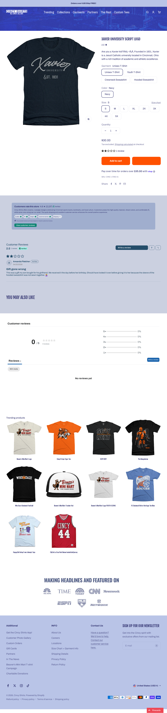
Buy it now (146, 161)
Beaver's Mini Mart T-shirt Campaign (19, 666)
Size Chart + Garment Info (64, 648)
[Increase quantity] (116, 131)
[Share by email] (124, 184)
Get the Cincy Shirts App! (19, 632)
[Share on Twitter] (116, 184)
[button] (109, 151)
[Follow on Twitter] (14, 685)
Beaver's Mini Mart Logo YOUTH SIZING (103, 505)
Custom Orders (14, 643)
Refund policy (12, 699)
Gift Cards (11, 648)
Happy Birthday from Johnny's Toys (24, 552)
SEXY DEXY (103, 459)
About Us (56, 632)
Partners (10, 654)
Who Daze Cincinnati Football (24, 505)
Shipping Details (59, 654)
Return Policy (58, 664)
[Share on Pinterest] (120, 184)
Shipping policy (62, 699)
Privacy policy (28, 699)
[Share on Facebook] (111, 184)
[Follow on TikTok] (28, 685)
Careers (55, 638)
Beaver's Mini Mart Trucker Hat (63, 505)
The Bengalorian (143, 459)
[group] (83, 593)
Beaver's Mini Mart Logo (24, 459)
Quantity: (106, 124)
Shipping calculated (124, 144)
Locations (56, 643)
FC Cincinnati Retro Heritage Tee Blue (143, 505)
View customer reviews (25, 225)
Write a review (124, 248)
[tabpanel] (83, 387)
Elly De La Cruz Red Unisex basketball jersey (63, 552)
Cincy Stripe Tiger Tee (64, 459)
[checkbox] (14, 369)
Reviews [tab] (15, 360)
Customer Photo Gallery (18, 638)
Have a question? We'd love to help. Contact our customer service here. (100, 640)
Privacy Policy (58, 659)
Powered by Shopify (35, 695)
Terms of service (44, 699)
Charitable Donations (17, 673)
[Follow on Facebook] (8, 685)
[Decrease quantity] (105, 131)
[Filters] (151, 247)
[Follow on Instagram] (21, 685)
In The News (12, 659)
